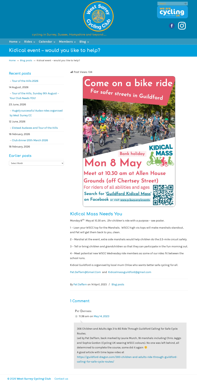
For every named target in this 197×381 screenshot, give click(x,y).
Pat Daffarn (80, 284)
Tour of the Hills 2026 (25, 81)
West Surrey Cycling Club (98, 16)
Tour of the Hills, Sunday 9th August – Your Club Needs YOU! (34, 96)
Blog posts (26, 60)
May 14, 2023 (101, 316)
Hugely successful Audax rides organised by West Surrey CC (36, 113)
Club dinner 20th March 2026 (30, 140)
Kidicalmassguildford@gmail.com (129, 272)
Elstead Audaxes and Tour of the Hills (35, 128)
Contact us (59, 378)
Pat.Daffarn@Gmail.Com (85, 272)
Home (12, 60)
